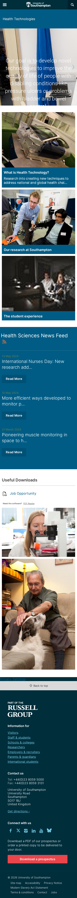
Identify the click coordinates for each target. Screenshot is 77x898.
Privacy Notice (53, 882)
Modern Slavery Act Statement (29, 887)
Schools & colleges (21, 742)
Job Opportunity (23, 493)
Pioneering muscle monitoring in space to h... (34, 437)
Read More (14, 379)
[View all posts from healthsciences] (4, 341)
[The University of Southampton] (38, 4)
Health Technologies (19, 19)
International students (23, 761)
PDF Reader (29, 503)
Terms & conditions (22, 892)
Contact (42, 892)
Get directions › (19, 811)
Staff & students (19, 737)
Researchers (16, 747)
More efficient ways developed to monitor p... (36, 400)
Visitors (13, 733)
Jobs (54, 892)
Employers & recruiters (24, 752)
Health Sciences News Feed (34, 335)
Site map (15, 882)
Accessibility (32, 882)
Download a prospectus (37, 859)
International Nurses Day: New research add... (33, 364)
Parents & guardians (22, 757)
